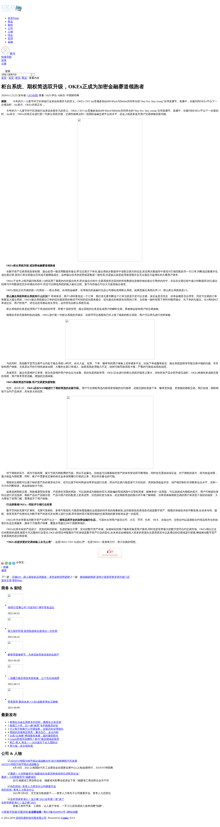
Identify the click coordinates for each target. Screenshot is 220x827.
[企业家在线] (11, 11)
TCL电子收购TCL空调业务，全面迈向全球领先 (36, 729)
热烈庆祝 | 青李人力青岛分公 (17, 789)
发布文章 (6, 580)
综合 (10, 35)
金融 (10, 42)
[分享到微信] (6, 563)
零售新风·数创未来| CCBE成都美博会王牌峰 (33, 701)
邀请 (3, 570)
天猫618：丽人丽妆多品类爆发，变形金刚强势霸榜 (41, 577)
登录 (3, 60)
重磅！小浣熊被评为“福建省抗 (18, 777)
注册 (3, 63)
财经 (10, 25)
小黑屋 (5, 812)
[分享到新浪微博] (2, 563)
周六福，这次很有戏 (21, 745)
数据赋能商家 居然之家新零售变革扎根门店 (104, 577)
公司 (10, 28)
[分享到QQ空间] (10, 563)
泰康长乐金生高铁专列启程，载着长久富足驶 (35, 722)
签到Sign (17, 580)
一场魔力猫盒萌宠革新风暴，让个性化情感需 (33, 678)
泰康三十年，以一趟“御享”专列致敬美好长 (34, 725)
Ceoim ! (65, 818)
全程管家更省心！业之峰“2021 (18, 802)
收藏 (5, 567)
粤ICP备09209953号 (54, 812)
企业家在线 (35, 812)
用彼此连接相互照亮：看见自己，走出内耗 (34, 732)
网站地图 (72, 812)
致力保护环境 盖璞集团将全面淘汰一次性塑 (32, 631)
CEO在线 (32, 95)
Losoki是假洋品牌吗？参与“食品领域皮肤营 (34, 739)
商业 (10, 21)
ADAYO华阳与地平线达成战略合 (20, 764)
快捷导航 (6, 57)
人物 (10, 31)
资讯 (17, 78)
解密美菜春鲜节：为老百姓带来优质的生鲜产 (33, 654)
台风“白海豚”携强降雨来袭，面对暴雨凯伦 (34, 735)
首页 (13, 18)
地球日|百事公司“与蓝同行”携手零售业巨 (31, 607)
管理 (10, 38)
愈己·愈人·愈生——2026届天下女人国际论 (34, 742)
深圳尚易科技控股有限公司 (31, 818)
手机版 (13, 812)
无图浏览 (23, 812)
